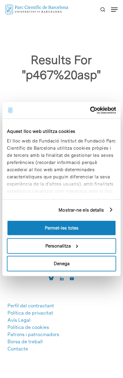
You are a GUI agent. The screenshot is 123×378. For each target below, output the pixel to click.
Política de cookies (28, 327)
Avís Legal (18, 320)
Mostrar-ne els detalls (81, 209)
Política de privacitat (30, 313)
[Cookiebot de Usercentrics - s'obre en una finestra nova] (90, 110)
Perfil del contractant (30, 305)
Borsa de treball (25, 341)
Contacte (17, 349)
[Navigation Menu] (114, 10)
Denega (62, 263)
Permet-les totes (62, 228)
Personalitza (58, 245)
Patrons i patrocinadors (33, 334)
